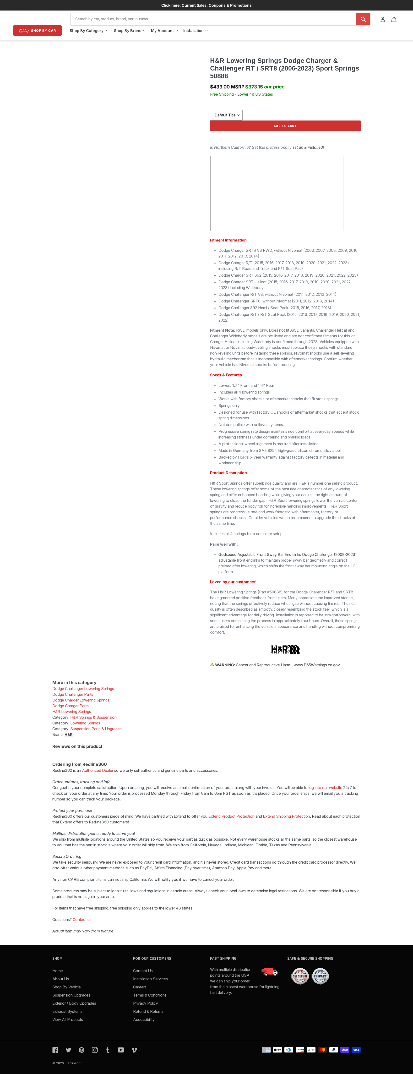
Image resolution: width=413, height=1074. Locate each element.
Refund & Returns (148, 1011)
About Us (60, 978)
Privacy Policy (145, 1003)
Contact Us (143, 970)
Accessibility (144, 1019)
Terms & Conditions (150, 995)
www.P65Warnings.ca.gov (317, 665)
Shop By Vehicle (66, 987)
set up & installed (308, 147)
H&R (69, 734)
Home (57, 970)
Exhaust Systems (67, 1011)
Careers (140, 987)
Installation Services (150, 978)
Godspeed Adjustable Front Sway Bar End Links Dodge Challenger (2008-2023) (287, 554)
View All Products (67, 1019)
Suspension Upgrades (71, 995)
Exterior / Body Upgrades (74, 1003)
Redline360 (74, 1063)
